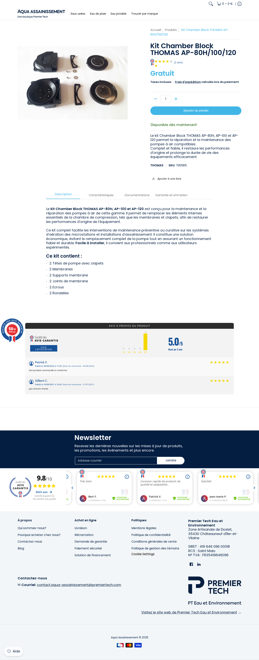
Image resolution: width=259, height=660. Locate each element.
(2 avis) (178, 62)
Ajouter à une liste (169, 179)
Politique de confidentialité (151, 535)
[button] (191, 564)
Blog (21, 548)
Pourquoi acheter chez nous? (39, 535)
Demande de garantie (91, 541)
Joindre (170, 460)
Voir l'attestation (43, 348)
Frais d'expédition (188, 82)
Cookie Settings (143, 554)
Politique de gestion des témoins (155, 548)
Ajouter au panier (196, 110)
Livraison (81, 528)
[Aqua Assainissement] (41, 14)
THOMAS (156, 165)
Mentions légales (143, 528)
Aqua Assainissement (124, 637)
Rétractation (84, 535)
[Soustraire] (155, 98)
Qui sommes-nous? (32, 528)
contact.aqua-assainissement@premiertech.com (79, 584)
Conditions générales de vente (154, 541)
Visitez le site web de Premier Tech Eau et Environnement (189, 612)
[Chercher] (211, 4)
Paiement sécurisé (88, 548)
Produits (171, 30)
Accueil (155, 30)
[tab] (63, 195)
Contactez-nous (30, 541)
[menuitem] (225, 4)
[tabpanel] (129, 252)
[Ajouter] (176, 98)
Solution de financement (93, 555)
